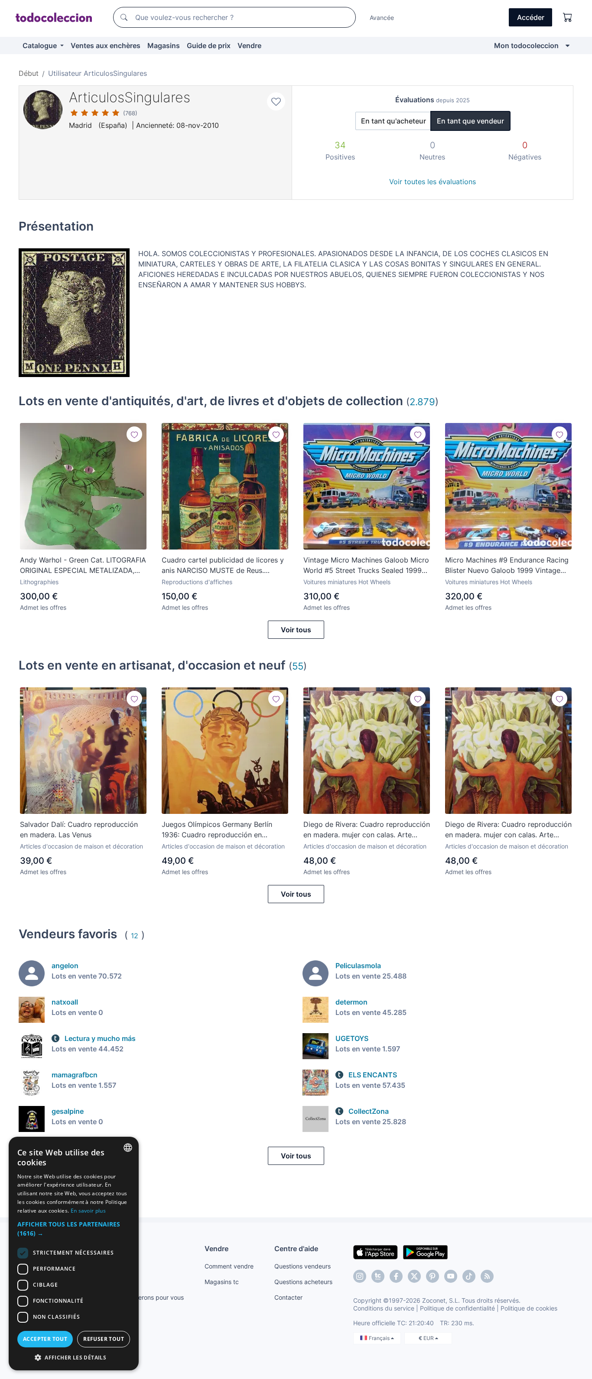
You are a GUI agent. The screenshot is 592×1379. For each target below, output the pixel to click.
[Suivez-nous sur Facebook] (396, 1276)
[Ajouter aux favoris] (276, 101)
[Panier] (568, 17)
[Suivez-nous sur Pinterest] (432, 1276)
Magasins (163, 45)
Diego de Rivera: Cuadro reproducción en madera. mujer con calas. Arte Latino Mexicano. (366, 830)
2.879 (422, 401)
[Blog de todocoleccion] (487, 1276)
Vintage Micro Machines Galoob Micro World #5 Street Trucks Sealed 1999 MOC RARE (366, 566)
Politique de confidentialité (457, 1308)
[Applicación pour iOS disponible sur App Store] (375, 1251)
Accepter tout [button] (45, 1339)
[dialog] (74, 1253)
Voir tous (296, 629)
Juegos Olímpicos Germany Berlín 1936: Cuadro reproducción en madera (217, 830)
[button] (73, 1229)
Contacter (288, 1297)
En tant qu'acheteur (393, 121)
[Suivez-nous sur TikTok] (468, 1276)
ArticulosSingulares (129, 97)
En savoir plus (88, 1210)
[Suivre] (134, 434)
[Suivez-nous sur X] (414, 1276)
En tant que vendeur (470, 121)
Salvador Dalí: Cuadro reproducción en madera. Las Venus (79, 829)
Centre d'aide (296, 1248)
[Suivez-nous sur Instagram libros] (377, 1276)
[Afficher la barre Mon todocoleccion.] (567, 45)
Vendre (249, 45)
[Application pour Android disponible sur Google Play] (425, 1251)
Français (380, 1338)
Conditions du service (383, 1308)
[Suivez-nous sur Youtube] (450, 1276)
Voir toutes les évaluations (432, 181)
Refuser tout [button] (103, 1339)
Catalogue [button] (41, 45)
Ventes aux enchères (105, 45)
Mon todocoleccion (526, 45)
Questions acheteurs (303, 1281)
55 (297, 666)
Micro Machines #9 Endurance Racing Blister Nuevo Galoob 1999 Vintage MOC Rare (507, 566)
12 (134, 935)
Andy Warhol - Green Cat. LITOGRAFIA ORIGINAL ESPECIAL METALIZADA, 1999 (83, 566)
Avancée (382, 17)
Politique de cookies (529, 1308)
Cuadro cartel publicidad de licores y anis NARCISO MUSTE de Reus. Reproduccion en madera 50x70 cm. (223, 566)
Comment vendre (229, 1266)
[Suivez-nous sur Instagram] (359, 1276)
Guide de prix (209, 45)
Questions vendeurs (302, 1266)
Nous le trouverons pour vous (142, 1297)
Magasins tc (222, 1281)
